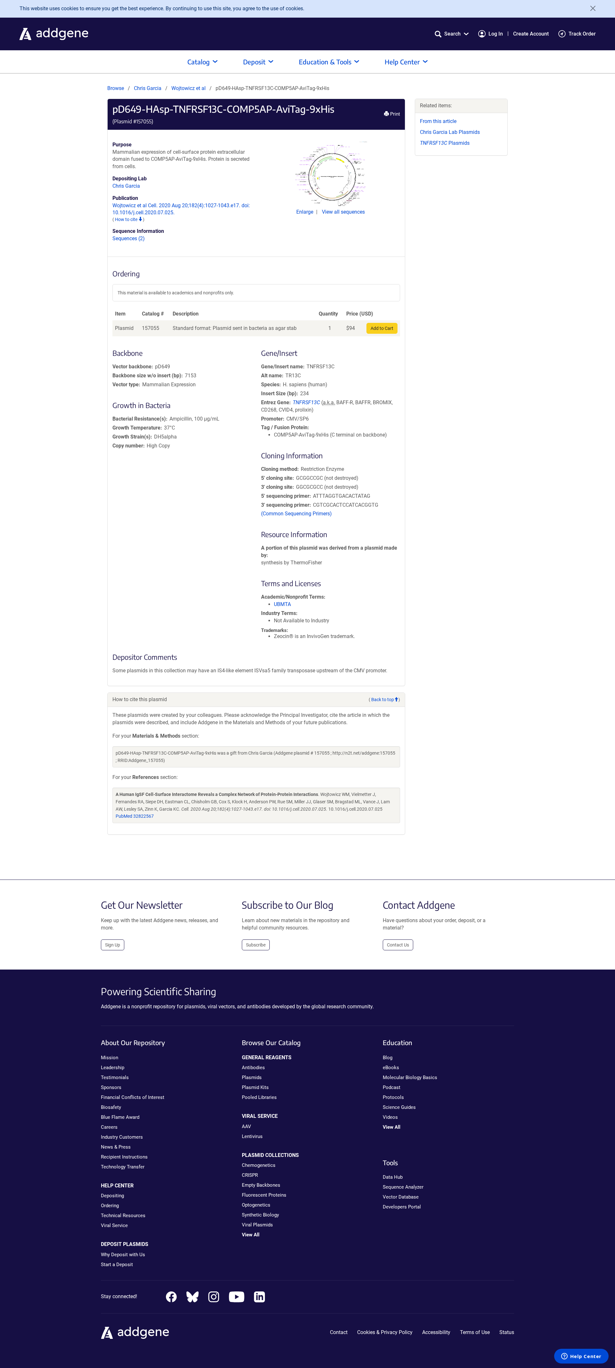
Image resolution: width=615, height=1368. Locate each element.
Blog (387, 1058)
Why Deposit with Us (123, 1254)
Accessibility (436, 1332)
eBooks (391, 1067)
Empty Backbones (261, 1185)
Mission (109, 1058)
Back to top (382, 699)
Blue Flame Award (120, 1117)
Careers (109, 1127)
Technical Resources (123, 1215)
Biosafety (111, 1107)
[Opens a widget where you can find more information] (581, 1357)
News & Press (116, 1147)
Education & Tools (325, 62)
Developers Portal (402, 1207)
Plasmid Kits (255, 1087)
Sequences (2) (128, 238)
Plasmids (445, 143)
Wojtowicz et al (189, 88)
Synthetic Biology (260, 1215)
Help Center (402, 62)
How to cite (126, 219)
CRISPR (250, 1175)
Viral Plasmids (257, 1225)
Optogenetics (256, 1205)
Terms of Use (475, 1332)
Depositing (112, 1196)
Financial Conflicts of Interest (132, 1097)
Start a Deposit (117, 1264)
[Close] (590, 8)
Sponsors (111, 1087)
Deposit (254, 62)
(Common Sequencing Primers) (296, 514)
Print (394, 114)
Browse (115, 88)
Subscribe (256, 944)
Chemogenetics (258, 1165)
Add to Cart (382, 328)
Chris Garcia (147, 88)
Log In (495, 34)
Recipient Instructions (124, 1157)
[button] (452, 33)
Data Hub (393, 1177)
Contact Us (398, 944)
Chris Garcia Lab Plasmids (450, 132)
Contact (339, 1332)
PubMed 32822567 (135, 816)
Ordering (110, 1205)
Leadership (112, 1067)
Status (506, 1332)
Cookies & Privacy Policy (385, 1332)
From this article (438, 121)
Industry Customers (122, 1137)
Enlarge (305, 212)
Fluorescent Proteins (264, 1195)
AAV (246, 1126)
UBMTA (282, 604)
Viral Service (114, 1225)
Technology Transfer (122, 1167)
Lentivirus (252, 1136)
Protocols (393, 1097)
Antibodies (253, 1067)
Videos (390, 1117)
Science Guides (399, 1107)
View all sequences (343, 212)
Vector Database (401, 1197)
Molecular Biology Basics (410, 1077)
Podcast (391, 1087)
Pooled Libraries (259, 1097)
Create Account (531, 34)
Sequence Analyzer (403, 1187)
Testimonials (115, 1077)
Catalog (198, 62)
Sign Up (112, 944)
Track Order (582, 34)
